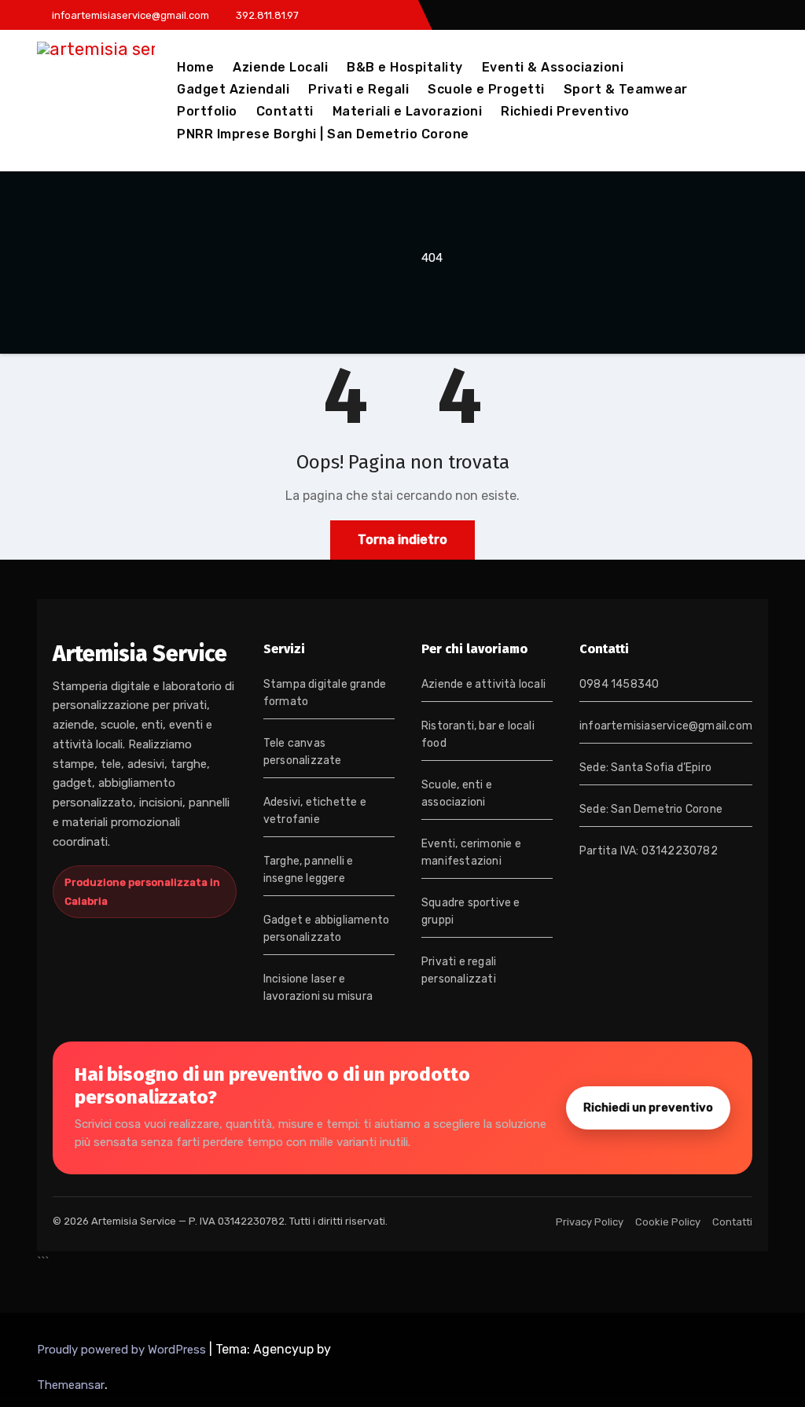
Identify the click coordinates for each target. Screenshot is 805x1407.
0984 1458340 (619, 684)
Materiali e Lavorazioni (408, 111)
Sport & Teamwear (626, 89)
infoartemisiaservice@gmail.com (665, 726)
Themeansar (71, 1385)
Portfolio (207, 111)
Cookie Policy (667, 1222)
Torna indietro (402, 539)
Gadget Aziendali (233, 89)
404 (432, 258)
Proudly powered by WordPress (123, 1350)
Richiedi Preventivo (565, 111)
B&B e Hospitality (405, 67)
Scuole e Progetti (486, 89)
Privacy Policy (589, 1222)
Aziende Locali (280, 67)
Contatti (285, 111)
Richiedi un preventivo (648, 1107)
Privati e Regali (358, 89)
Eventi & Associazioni (553, 67)
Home (195, 67)
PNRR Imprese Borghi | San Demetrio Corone (323, 134)
